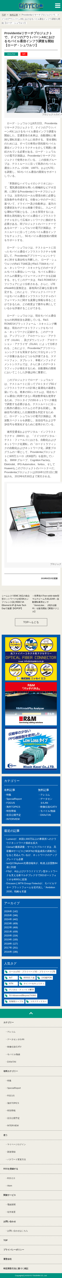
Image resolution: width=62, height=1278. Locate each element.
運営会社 (7, 1259)
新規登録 (11, 1152)
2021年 (8, 931)
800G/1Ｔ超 (29, 977)
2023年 (8, 923)
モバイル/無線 (47, 811)
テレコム (45, 794)
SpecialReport (14, 798)
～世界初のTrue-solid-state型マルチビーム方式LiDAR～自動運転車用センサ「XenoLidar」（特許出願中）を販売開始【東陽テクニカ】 (45, 604)
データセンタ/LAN (15, 1039)
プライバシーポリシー (13, 1249)
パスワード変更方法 (16, 1159)
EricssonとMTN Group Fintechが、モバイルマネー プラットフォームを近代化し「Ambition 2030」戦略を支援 (31, 887)
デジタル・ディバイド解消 (21, 989)
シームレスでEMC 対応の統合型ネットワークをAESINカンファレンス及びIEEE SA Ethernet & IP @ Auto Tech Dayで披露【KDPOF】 (16, 602)
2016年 (8, 951)
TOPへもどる (31, 622)
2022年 (8, 927)
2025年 (8, 915)
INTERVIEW (13, 819)
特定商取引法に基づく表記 (15, 1268)
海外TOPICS (13, 806)
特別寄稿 (11, 811)
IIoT (10, 977)
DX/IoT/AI (45, 815)
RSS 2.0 (11, 1178)
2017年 (8, 947)
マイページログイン (16, 1144)
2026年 (8, 911)
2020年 (8, 935)
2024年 (8, 919)
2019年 (8, 939)
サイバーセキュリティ (34, 983)
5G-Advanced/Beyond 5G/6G (22, 995)
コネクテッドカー (38, 1001)
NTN (11, 983)
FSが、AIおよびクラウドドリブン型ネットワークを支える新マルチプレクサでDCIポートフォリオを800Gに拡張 (32, 875)
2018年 (8, 943)
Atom (9, 1186)
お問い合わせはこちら (17, 1231)
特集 (8, 794)
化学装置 (11, 1212)
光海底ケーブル (16, 1001)
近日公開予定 (13, 815)
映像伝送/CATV (48, 806)
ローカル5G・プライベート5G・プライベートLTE (32, 971)
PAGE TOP (31, 1013)
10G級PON (46, 977)
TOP (5, 1240)
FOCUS (10, 802)
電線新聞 (11, 1204)
